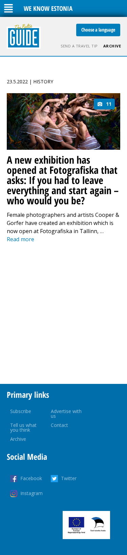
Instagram (31, 493)
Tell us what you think (23, 427)
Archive (112, 45)
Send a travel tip (79, 45)
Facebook (31, 478)
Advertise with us (66, 413)
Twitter (69, 478)
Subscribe (20, 411)
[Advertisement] (63, 313)
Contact (59, 425)
